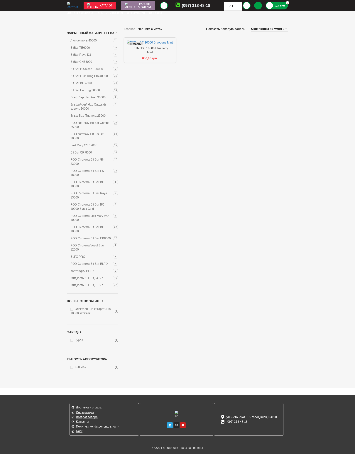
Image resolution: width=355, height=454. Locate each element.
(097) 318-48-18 (196, 5)
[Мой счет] (246, 5)
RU (231, 6)
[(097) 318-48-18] (177, 5)
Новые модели (144, 5)
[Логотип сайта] (72, 5)
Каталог (106, 5)
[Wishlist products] (258, 5)
